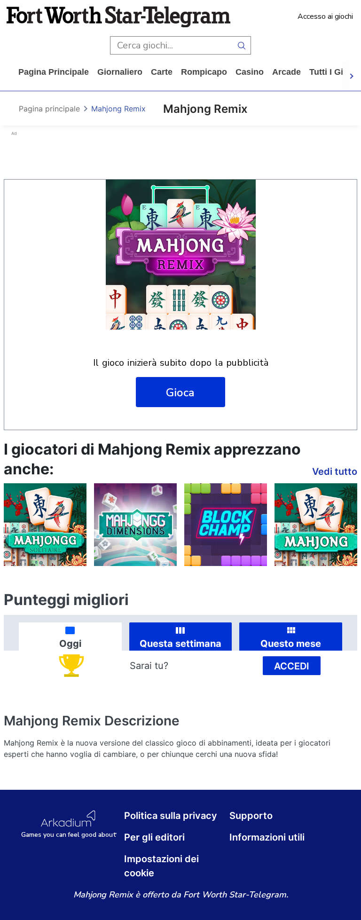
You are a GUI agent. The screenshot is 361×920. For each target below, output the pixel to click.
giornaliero (119, 72)
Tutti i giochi (335, 72)
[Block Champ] (225, 524)
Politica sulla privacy (170, 815)
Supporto (251, 815)
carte (162, 72)
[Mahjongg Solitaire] (45, 524)
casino (249, 72)
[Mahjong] (316, 524)
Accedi (291, 666)
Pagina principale (53, 72)
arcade (286, 72)
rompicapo (204, 72)
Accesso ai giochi (325, 16)
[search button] (242, 45)
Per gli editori (154, 837)
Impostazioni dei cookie (161, 866)
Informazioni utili (267, 837)
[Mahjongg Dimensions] (135, 524)
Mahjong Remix (118, 108)
